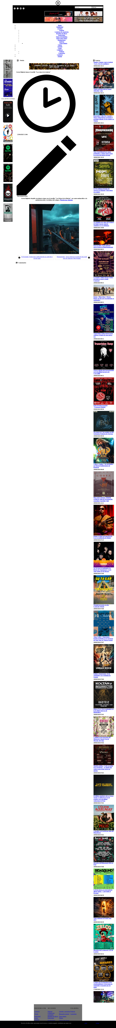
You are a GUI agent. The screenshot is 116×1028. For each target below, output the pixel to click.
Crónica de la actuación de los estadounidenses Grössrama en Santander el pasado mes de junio (103, 985)
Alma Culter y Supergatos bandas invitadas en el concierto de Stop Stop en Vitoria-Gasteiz (103, 638)
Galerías (61, 42)
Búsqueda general (64, 1014)
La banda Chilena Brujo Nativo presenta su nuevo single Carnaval (103, 279)
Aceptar (97, 1023)
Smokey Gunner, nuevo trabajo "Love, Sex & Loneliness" (103, 63)
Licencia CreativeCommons (39, 1020)
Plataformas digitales (66, 200)
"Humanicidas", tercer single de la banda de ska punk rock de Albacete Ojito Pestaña (71, 257)
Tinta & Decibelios (61, 37)
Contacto (60, 55)
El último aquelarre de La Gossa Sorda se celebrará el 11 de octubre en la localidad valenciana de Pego (103, 798)
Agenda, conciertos (64, 1011)
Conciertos (61, 53)
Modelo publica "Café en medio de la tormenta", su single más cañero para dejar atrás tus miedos (103, 768)
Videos (60, 45)
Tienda (60, 56)
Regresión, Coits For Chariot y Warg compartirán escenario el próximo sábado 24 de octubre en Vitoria (104, 118)
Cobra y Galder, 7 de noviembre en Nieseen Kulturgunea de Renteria (103, 465)
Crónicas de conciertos (62, 32)
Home (60, 25)
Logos (60, 48)
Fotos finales (63, 43)
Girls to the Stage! (61, 38)
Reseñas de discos (61, 33)
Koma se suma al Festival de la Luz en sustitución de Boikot (103, 537)
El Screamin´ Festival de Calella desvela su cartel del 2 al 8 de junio (37, 257)
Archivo (59, 28)
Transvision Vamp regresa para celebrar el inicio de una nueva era (103, 335)
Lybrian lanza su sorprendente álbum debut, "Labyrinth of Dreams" (103, 891)
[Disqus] (54, 287)
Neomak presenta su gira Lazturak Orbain (101, 605)
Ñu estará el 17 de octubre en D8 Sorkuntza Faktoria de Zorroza (104, 433)
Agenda (59, 46)
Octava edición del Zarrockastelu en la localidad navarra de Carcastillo (104, 372)
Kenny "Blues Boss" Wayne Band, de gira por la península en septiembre (104, 298)
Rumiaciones (62, 40)
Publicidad (60, 27)
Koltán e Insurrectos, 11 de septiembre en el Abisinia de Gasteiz (102, 675)
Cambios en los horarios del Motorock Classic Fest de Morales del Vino (102, 739)
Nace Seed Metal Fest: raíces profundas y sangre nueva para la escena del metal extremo (103, 153)
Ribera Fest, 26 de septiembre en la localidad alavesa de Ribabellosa (104, 710)
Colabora (60, 50)
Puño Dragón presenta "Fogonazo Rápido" (100, 406)
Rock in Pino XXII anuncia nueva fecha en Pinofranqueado (103, 246)
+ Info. (85, 1023)
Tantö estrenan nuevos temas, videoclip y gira (103, 90)
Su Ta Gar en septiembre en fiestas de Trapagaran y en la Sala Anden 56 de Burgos (102, 569)
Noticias (61, 30)
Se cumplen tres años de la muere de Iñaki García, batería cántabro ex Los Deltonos (104, 224)
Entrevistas (61, 35)
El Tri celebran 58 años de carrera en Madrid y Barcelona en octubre (103, 190)
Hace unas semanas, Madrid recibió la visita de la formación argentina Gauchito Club (103, 499)
